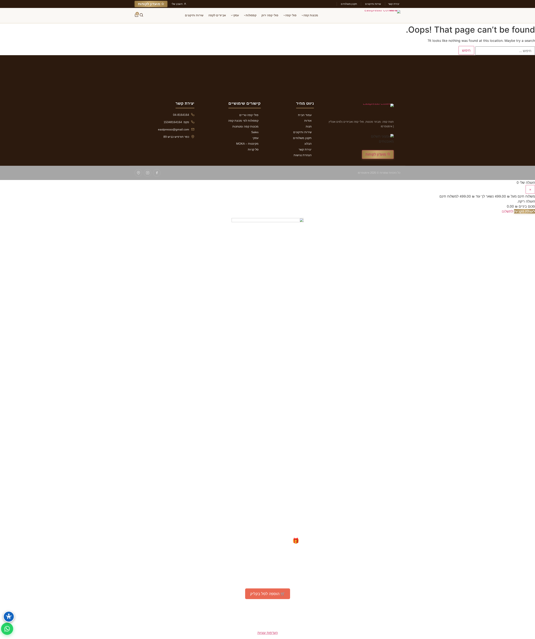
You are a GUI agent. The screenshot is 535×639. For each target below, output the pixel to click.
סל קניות (253, 149)
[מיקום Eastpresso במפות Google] (138, 173)
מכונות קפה (310, 15)
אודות (308, 120)
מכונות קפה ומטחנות (245, 126)
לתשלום (507, 211)
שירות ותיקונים (373, 3)
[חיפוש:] (505, 50)
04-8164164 (181, 114)
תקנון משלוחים (349, 3)
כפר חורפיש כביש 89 (176, 136)
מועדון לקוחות (149, 4)
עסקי (236, 15)
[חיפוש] (141, 15)
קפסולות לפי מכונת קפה (243, 120)
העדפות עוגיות (267, 633)
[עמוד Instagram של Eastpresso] (147, 173)
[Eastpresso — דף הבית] (380, 15)
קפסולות (251, 15)
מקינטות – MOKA (247, 143)
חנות (309, 126)
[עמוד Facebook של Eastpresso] (156, 173)
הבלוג (308, 143)
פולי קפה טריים (249, 115)
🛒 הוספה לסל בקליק (267, 594)
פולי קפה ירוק (269, 15)
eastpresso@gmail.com (173, 129)
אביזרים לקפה (217, 15)
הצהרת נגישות (303, 155)
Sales (255, 132)
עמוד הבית (305, 115)
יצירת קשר (393, 3)
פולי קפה (291, 15)
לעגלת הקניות (524, 211)
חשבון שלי (177, 3)
